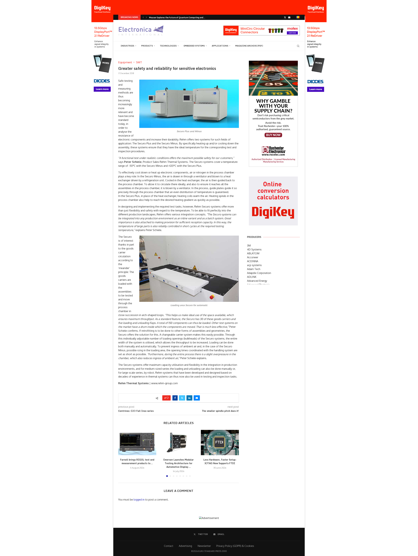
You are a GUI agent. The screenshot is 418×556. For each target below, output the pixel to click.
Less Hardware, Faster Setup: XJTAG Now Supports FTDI (219, 461)
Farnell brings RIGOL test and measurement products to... (137, 461)
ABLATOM (253, 253)
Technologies (168, 45)
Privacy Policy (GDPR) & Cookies (235, 546)
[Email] (289, 17)
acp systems (254, 265)
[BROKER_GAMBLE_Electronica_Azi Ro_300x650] (273, 63)
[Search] (298, 46)
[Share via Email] (197, 398)
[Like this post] (167, 398)
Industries (127, 45)
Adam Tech (253, 269)
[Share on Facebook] (175, 398)
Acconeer (252, 257)
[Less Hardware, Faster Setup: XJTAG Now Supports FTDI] (220, 442)
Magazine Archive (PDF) (249, 45)
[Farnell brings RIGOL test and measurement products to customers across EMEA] (137, 442)
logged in (139, 499)
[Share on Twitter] (182, 398)
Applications (220, 45)
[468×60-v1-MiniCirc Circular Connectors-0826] (261, 27)
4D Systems (254, 249)
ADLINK (251, 276)
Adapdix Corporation (259, 273)
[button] (143, 17)
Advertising (185, 546)
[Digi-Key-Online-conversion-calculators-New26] (273, 178)
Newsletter (204, 546)
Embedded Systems (194, 45)
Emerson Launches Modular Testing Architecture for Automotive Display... (178, 463)
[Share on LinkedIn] (189, 398)
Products (147, 45)
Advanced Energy (257, 280)
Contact (168, 546)
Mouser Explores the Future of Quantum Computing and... (177, 17)
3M (249, 245)
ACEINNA (252, 261)
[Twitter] (285, 17)
